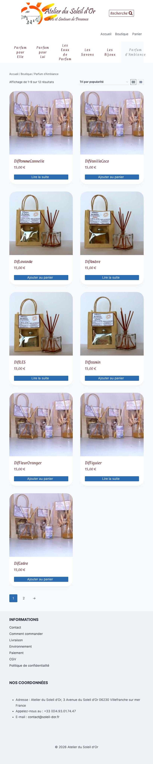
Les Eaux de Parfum (65, 52)
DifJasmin (93, 362)
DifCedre (21, 563)
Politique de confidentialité (29, 665)
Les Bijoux (110, 52)
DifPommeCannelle (29, 161)
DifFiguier (93, 463)
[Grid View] (133, 82)
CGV (12, 659)
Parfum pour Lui (43, 52)
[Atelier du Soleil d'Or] (58, 13)
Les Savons (87, 52)
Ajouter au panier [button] (111, 177)
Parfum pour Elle (20, 52)
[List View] (141, 82)
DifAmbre (92, 262)
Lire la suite (41, 177)
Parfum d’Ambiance (134, 52)
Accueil (106, 34)
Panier (137, 34)
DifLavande (23, 262)
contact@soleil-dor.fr (43, 717)
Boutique (121, 34)
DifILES (19, 362)
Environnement (20, 646)
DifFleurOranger (28, 463)
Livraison (16, 640)
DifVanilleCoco (97, 161)
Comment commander (26, 634)
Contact (15, 627)
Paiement (16, 653)
